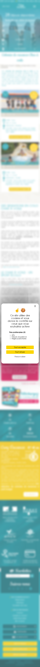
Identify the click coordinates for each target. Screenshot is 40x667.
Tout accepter (20, 347)
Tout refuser (20, 352)
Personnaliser (20, 357)
